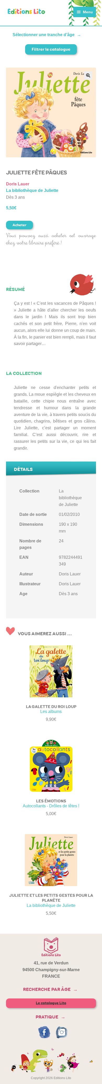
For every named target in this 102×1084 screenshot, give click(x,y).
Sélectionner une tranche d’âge (44, 35)
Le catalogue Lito (51, 1003)
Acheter (19, 225)
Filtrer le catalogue (51, 49)
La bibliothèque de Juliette (32, 190)
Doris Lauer (17, 184)
